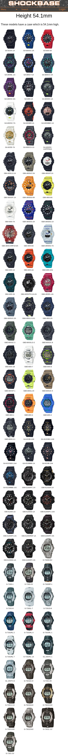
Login (62, 9)
